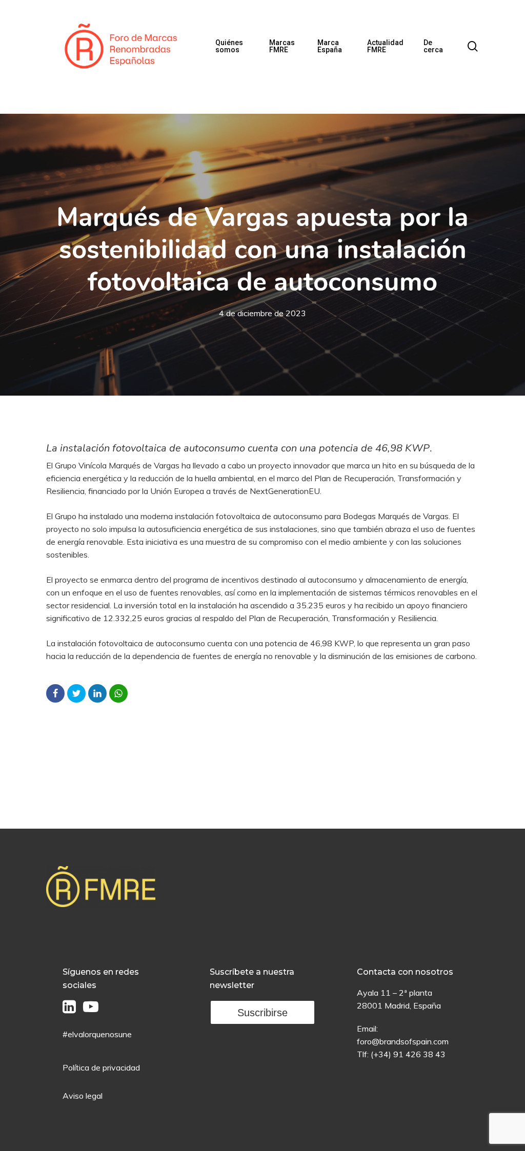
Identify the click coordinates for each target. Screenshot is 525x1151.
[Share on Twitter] (76, 693)
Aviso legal (83, 1096)
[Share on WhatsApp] (118, 693)
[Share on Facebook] (55, 693)
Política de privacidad (101, 1067)
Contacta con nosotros (405, 972)
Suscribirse (262, 1012)
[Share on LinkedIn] (97, 693)
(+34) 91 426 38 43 (408, 1054)
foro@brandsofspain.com (403, 1041)
